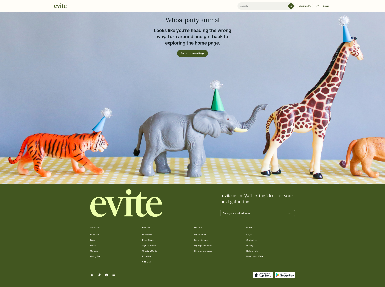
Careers (94, 251)
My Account (200, 234)
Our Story (94, 234)
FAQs (249, 234)
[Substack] (114, 275)
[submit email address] (289, 213)
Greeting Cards (149, 251)
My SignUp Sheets (203, 245)
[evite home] (126, 203)
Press (93, 245)
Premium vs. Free (254, 256)
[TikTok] (99, 275)
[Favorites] (317, 6)
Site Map (146, 262)
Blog (92, 240)
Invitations (147, 234)
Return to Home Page (192, 53)
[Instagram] (92, 275)
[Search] (291, 6)
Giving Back (96, 256)
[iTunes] (263, 275)
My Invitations (201, 240)
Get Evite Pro (305, 6)
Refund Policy (253, 251)
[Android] (285, 275)
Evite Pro (146, 256)
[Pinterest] (106, 275)
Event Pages (148, 240)
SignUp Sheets (149, 245)
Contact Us (251, 240)
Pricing (249, 245)
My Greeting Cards (203, 251)
